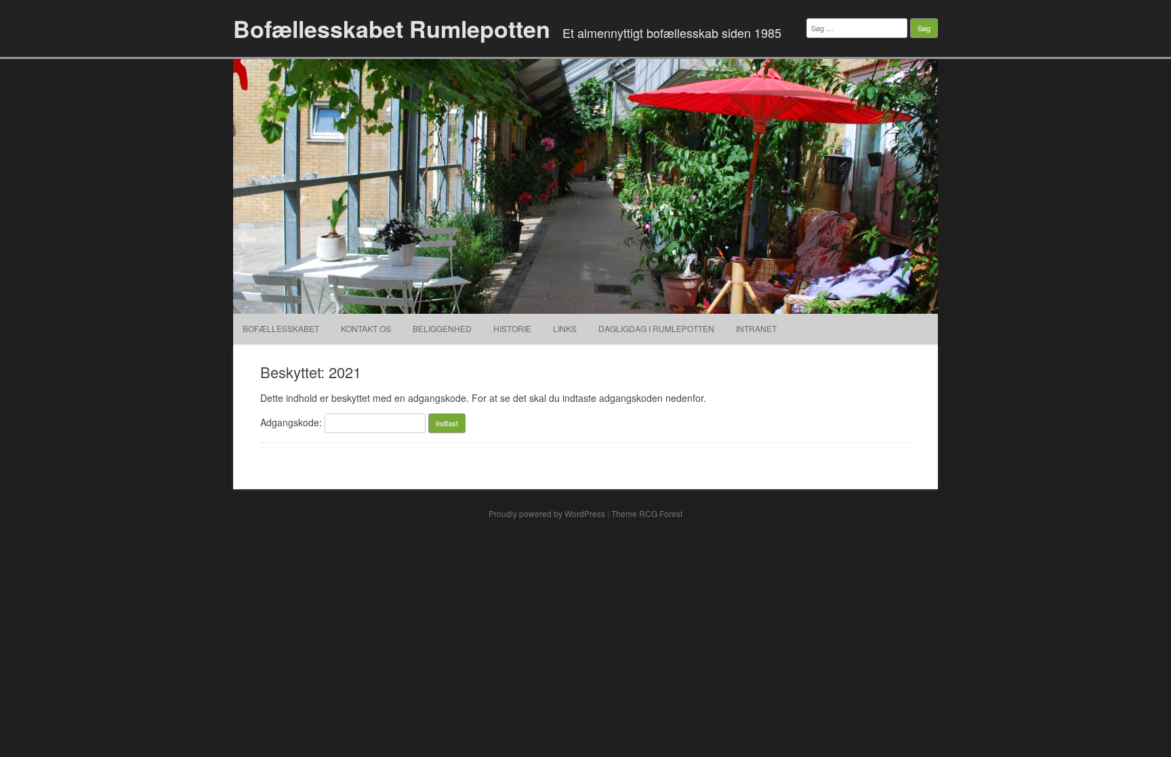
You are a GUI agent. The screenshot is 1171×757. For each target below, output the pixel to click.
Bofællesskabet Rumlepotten (391, 28)
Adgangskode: (292, 422)
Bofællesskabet (281, 328)
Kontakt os (366, 328)
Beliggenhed (442, 328)
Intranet (756, 328)
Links (565, 328)
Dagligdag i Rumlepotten (656, 328)
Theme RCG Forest (646, 513)
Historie (512, 328)
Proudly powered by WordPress (547, 513)
